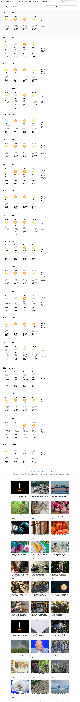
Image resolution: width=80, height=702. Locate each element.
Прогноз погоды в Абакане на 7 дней (49, 470)
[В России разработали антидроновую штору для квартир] (40, 629)
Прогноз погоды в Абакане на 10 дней (68, 470)
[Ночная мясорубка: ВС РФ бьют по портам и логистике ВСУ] (40, 669)
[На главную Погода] (6, 1)
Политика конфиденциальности (41, 701)
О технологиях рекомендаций (53, 701)
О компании (6, 701)
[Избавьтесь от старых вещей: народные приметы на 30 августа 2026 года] (40, 610)
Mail (2, 701)
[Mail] (2, 1)
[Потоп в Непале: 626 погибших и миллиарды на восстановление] (40, 689)
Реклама (10, 701)
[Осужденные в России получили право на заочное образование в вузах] (40, 530)
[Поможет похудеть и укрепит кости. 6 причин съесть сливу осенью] (20, 550)
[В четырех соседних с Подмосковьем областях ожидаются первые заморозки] (60, 610)
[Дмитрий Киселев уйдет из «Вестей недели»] (40, 649)
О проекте (32, 701)
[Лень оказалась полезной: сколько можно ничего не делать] (20, 610)
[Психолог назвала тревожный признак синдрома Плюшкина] (20, 590)
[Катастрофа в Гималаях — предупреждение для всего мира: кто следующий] (40, 490)
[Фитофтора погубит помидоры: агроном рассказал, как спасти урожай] (60, 530)
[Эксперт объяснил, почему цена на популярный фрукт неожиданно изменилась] (40, 550)
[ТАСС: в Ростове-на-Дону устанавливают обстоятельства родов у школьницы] (40, 510)
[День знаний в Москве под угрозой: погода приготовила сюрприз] (60, 570)
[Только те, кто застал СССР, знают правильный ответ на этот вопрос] (60, 649)
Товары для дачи (49, 471)
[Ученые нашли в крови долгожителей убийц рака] (20, 530)
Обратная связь (62, 701)
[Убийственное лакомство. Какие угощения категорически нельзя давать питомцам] (20, 570)
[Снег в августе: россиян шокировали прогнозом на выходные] (60, 669)
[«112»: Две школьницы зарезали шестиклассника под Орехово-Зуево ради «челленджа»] (20, 490)
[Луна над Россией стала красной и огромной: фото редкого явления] (60, 590)
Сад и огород (40, 471)
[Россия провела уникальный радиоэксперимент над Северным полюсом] (60, 689)
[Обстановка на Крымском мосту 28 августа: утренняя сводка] (60, 490)
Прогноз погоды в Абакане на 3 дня (11, 470)
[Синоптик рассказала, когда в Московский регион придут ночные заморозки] (60, 629)
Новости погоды (31, 471)
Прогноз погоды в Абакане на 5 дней (30, 470)
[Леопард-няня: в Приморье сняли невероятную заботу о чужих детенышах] (20, 510)
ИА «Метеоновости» (75, 701)
